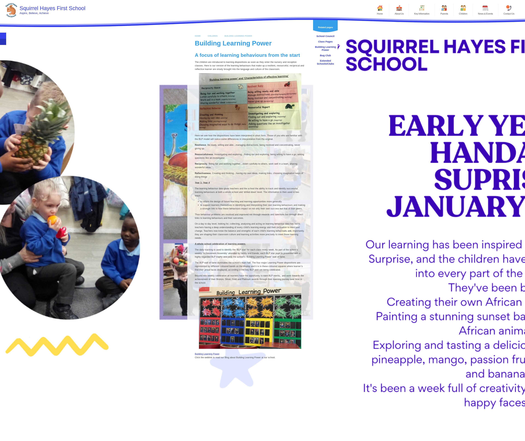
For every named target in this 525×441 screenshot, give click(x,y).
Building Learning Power (238, 36)
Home (198, 36)
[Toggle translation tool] (3, 42)
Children (213, 36)
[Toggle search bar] (3, 36)
